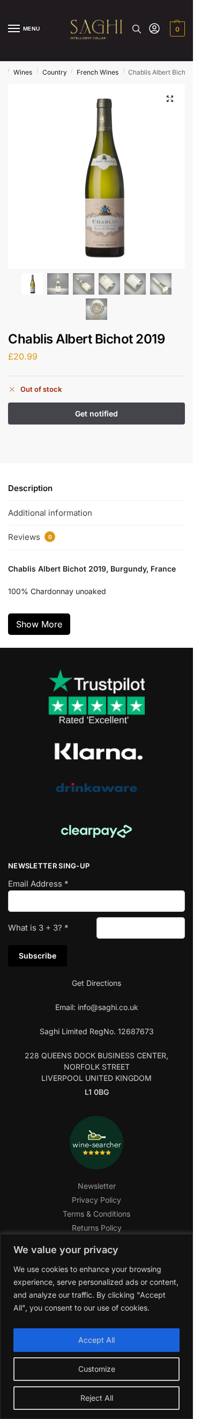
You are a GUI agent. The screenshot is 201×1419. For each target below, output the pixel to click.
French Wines (97, 72)
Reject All (96, 1397)
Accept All (96, 1339)
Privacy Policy (96, 1199)
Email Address (38, 884)
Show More (39, 624)
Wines (22, 72)
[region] (96, 1326)
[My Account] (154, 29)
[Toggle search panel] (136, 29)
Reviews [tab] (30, 537)
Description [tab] (30, 488)
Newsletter (97, 1185)
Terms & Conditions (96, 1213)
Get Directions (96, 983)
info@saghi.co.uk (108, 1007)
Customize (96, 1368)
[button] (176, 28)
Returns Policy (97, 1227)
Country (54, 72)
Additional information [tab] (50, 513)
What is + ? (38, 928)
